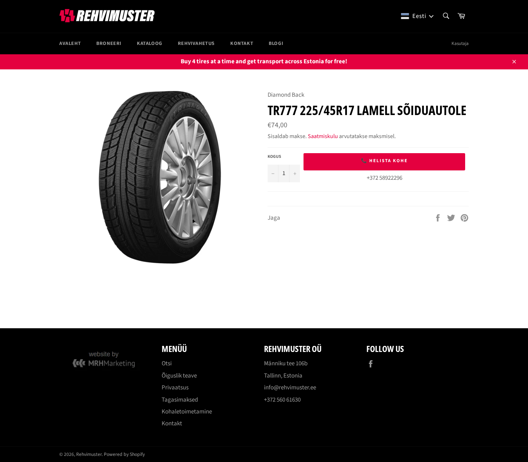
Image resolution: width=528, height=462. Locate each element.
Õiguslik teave (179, 375)
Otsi (167, 363)
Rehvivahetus (196, 43)
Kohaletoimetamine (187, 411)
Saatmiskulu (323, 136)
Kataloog (149, 43)
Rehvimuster (89, 454)
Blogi (276, 43)
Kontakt (241, 43)
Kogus (274, 157)
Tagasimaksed (180, 399)
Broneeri (108, 43)
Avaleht (70, 43)
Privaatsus (175, 387)
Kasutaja (460, 43)
